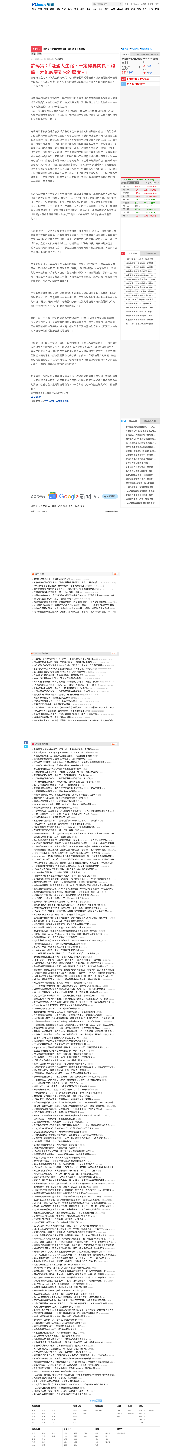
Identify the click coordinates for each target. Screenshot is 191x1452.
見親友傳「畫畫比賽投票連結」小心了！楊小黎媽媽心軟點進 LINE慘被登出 (69, 1138)
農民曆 (125, 49)
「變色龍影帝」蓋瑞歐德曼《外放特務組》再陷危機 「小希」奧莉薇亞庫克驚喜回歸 (73, 707)
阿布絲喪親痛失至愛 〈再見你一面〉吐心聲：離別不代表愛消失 (63, 1174)
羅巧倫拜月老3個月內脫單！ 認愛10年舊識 (54, 1336)
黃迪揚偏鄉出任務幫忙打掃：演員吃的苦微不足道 (56, 1222)
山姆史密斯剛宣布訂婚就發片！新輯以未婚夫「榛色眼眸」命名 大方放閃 (68, 1196)
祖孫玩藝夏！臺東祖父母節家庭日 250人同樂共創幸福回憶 (61, 924)
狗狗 (71, 506)
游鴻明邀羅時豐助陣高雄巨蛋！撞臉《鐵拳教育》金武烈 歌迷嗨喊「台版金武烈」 (72, 966)
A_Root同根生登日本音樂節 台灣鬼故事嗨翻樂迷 (57, 1381)
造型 (77, 506)
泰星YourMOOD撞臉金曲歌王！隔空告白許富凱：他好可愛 (61, 1349)
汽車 (145, 9)
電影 (82, 506)
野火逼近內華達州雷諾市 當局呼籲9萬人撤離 (146, 307)
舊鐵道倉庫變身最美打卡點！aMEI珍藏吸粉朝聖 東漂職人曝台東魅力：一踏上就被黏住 (74, 889)
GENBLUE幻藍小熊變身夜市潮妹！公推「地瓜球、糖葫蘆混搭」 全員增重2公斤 (71, 1229)
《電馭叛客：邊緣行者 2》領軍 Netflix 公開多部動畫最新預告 (63, 1073)
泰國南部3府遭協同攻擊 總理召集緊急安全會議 (147, 291)
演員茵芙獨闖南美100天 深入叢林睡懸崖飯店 (55, 1329)
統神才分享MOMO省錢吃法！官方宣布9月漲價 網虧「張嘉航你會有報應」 (69, 908)
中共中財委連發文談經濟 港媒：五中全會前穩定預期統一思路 (152, 271)
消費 (127, 9)
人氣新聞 (129, 253)
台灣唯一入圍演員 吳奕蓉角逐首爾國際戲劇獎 (55, 1320)
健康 (95, 9)
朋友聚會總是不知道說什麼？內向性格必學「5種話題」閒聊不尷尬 (154, 275)
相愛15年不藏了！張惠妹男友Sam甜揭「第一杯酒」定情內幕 (62, 876)
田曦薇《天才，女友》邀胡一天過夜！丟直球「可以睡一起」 (62, 1391)
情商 (53, 1413)
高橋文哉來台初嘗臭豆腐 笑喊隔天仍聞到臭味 (55, 1378)
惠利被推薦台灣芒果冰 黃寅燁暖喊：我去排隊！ (56, 1145)
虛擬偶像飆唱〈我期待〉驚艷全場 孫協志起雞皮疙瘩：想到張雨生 (65, 1232)
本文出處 (36, 397)
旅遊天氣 (142, 1416)
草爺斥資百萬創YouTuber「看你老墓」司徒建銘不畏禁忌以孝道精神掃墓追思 (69, 1300)
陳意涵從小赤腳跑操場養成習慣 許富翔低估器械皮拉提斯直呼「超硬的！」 (69, 1115)
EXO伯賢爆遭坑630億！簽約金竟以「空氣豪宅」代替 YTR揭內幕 (65, 953)
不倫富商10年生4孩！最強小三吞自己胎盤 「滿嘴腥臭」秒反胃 (153, 431)
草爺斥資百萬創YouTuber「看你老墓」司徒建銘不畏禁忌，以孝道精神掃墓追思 (70, 1303)
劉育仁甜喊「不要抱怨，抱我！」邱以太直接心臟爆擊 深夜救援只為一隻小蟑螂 (71, 999)
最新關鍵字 (121, 1433)
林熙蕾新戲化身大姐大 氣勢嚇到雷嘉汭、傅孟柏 (56, 1333)
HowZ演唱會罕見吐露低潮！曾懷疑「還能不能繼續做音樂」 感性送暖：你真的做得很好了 (75, 720)
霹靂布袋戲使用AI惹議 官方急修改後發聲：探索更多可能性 (62, 1346)
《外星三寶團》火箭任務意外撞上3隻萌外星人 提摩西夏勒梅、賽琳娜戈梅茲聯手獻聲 (74, 1255)
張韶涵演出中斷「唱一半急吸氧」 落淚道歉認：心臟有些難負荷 (63, 895)
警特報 (151, 1410)
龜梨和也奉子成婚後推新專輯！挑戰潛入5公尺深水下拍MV (61, 1193)
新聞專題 (99, 1406)
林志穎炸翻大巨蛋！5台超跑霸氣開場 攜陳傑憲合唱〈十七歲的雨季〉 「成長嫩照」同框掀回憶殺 (79, 1018)
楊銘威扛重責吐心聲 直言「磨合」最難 (143, 499)
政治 (46, 9)
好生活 (107, 1433)
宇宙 (60, 506)
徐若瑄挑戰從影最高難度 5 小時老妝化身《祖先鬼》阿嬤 (60, 1287)
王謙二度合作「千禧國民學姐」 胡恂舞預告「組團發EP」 (60, 1064)
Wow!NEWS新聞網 (56, 401)
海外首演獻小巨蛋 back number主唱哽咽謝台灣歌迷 (58, 921)
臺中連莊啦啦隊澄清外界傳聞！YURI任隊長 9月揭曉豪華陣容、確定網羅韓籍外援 (72, 1002)
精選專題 (98, 1410)
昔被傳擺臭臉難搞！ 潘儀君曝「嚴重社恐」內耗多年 (59, 1219)
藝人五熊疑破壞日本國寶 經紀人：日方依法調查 (147, 471)
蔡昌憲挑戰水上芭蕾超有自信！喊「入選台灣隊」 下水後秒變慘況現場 (66, 1365)
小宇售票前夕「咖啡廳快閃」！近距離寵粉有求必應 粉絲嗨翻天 (64, 996)
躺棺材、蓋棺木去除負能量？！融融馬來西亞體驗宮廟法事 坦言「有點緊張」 (70, 1106)
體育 (107, 9)
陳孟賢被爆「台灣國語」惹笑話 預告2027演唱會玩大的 (60, 983)
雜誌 (139, 9)
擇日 (118, 1416)
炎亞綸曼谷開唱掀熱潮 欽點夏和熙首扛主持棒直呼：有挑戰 (152, 467)
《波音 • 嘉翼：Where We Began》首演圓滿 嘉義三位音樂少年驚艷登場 (68, 934)
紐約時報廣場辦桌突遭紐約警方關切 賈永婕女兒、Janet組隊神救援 (65, 1135)
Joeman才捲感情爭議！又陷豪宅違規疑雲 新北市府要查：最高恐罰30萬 (68, 1297)
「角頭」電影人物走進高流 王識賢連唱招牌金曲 (56, 950)
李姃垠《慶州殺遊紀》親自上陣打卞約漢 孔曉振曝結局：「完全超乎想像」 (68, 1281)
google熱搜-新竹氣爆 (138, 78)
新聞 (33, 54)
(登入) (157, 4)
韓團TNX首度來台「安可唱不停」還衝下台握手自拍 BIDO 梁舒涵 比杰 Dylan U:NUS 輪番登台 (77, 595)
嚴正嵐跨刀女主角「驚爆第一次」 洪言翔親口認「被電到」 (61, 1294)
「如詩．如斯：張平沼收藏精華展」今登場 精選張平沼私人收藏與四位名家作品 (70, 911)
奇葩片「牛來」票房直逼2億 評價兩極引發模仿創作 (57, 947)
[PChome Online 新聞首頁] (64, 4)
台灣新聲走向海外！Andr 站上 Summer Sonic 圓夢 (57, 1323)
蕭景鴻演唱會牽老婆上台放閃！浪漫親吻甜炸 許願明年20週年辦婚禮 (66, 1313)
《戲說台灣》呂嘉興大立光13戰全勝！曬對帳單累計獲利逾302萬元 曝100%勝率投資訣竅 (76, 1067)
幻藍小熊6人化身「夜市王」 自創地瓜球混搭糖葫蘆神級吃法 (62, 1086)
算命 (118, 1410)
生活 (113, 9)
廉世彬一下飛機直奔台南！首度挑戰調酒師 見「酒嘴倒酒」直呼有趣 (66, 992)
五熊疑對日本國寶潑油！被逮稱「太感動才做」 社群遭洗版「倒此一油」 (67, 892)
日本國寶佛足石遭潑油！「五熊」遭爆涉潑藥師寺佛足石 (60, 927)
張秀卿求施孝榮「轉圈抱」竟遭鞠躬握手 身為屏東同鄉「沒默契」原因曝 (68, 1109)
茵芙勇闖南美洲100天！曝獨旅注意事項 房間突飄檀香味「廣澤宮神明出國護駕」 (72, 1362)
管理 (96, 1442)
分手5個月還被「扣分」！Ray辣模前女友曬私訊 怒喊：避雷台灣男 (65, 1093)
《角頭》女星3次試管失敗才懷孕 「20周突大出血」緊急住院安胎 (64, 869)
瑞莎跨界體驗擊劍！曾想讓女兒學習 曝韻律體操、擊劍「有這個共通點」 (68, 1021)
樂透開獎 (154, 55)
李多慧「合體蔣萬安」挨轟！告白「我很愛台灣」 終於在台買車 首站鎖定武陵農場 (73, 1031)
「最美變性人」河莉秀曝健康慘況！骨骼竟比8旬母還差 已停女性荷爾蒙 (67, 1080)
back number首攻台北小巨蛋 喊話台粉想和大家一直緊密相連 (62, 804)
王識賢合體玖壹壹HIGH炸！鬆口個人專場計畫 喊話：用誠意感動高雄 (66, 866)
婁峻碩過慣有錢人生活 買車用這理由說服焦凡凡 (147, 479)
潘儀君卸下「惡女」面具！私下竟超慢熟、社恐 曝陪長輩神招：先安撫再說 (69, 1248)
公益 (106, 1439)
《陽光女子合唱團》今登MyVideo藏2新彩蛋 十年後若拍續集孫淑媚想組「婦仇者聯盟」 (75, 1375)
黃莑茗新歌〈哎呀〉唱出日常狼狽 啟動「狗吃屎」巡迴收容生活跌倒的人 (67, 940)
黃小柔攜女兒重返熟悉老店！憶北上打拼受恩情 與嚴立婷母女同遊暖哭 (67, 1209)
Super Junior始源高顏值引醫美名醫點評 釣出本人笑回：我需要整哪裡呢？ (69, 1047)
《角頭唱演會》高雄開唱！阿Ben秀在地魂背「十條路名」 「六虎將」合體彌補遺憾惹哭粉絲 (76, 973)
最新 (33, 1410)
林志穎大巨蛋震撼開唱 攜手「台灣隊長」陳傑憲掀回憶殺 (61, 1054)
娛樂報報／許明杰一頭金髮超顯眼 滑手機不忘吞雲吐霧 (60, 902)
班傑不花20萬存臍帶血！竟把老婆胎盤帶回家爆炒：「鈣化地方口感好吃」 (67, 1200)
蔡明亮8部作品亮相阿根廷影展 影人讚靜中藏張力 (57, 1265)
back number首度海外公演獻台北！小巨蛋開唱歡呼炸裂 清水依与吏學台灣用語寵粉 (73, 856)
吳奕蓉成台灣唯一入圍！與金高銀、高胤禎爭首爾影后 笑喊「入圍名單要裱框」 (71, 1277)
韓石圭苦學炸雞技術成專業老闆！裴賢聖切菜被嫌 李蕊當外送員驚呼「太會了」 (71, 1235)
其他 (53, 1436)
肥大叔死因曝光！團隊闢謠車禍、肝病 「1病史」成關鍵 (60, 1070)
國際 (70, 9)
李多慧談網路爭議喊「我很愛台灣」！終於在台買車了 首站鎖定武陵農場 (68, 1015)
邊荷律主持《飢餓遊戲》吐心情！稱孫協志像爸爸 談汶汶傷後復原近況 (67, 1028)
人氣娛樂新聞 (150, 253)
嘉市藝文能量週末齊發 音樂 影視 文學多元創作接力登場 (150, 443)
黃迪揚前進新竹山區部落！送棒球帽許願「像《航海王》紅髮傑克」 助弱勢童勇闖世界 (74, 1310)
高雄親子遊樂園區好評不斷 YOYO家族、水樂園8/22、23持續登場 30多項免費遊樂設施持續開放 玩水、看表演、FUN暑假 (90, 1245)
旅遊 (133, 9)
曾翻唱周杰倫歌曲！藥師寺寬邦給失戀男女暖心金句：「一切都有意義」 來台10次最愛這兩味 (76, 1102)
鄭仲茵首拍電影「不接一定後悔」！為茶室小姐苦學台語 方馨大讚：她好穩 (69, 1274)
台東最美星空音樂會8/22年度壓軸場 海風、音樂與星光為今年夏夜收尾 (67, 1077)
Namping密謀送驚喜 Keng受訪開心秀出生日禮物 (57, 944)
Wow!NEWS (59, 59)
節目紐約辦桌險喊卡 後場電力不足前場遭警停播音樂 (58, 1122)
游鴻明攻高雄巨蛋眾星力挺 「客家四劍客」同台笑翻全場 (60, 957)
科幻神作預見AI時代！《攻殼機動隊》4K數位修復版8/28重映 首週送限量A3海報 (71, 608)
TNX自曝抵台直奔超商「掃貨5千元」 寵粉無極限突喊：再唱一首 (154, 459)
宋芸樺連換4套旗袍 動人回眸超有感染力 (144, 483)
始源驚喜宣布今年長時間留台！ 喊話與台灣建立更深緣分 (61, 1339)
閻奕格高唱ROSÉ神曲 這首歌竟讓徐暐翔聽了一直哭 (58, 798)
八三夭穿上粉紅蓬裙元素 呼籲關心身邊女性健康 (56, 1388)
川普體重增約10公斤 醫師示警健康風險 (143, 259)
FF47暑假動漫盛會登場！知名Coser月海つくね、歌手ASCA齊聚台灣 (66, 986)
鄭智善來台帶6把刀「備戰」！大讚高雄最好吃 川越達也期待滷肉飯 (65, 882)
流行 (53, 1422)
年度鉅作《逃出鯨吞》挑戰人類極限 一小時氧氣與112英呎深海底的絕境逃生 (70, 1384)
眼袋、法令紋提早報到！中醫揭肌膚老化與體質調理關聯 (150, 267)
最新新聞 (129, 421)
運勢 (82, 9)
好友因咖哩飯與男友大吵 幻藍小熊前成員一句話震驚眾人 (61, 1352)
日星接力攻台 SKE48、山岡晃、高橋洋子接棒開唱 (57, 1158)
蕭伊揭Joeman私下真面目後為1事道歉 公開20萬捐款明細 (61, 1284)
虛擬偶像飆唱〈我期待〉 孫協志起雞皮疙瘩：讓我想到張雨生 (62, 1154)
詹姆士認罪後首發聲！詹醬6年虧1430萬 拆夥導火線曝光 (60, 1316)
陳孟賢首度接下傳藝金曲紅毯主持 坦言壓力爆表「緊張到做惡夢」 (65, 1012)
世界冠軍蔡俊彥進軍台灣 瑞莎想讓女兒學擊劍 (55, 791)
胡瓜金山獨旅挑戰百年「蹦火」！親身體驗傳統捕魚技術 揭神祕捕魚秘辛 (68, 979)
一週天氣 (142, 1413)
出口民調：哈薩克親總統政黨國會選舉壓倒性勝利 (147, 324)
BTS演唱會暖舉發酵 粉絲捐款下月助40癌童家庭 (57, 872)
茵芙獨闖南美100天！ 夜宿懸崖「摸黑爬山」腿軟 (57, 1326)
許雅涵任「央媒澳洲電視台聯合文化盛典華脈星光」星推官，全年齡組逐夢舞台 (70, 665)
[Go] (120, 4)
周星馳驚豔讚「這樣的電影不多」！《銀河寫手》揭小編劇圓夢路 (64, 589)
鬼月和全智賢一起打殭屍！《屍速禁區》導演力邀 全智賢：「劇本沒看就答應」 (70, 612)
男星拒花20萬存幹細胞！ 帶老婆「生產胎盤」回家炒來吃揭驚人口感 (66, 1177)
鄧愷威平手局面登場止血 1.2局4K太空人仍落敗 (147, 279)
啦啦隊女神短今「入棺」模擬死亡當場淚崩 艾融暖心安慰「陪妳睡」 (66, 1261)
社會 (52, 9)
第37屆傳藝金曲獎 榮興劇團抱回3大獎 (143, 475)
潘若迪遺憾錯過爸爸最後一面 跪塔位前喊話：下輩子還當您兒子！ (65, 1164)
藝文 (106, 1436)
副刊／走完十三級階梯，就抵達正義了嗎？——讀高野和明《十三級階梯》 (68, 960)
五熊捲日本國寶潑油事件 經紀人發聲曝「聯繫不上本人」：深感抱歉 (155, 495)
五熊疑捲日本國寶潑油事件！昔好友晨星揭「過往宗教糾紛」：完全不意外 (67, 788)
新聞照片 (67, 1429)
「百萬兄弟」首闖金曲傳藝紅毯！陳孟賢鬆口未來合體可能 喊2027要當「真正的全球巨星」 (76, 1025)
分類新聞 (36, 1406)
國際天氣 (142, 1419)
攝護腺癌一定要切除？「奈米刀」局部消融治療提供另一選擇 (152, 295)
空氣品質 (135, 55)
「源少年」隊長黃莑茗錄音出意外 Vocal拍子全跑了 (58, 1060)
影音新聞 (36, 1429)
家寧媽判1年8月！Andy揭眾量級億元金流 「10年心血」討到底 (153, 439)
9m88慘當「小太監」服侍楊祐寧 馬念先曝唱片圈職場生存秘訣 (62, 1268)
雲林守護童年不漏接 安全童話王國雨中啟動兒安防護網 (60, 1044)
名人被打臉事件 (136, 84)
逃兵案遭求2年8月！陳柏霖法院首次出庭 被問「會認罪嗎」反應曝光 (66, 1226)
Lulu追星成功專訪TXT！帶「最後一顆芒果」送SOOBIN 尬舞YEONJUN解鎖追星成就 (74, 859)
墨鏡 (54, 506)
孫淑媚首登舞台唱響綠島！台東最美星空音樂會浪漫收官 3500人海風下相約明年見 (72, 918)
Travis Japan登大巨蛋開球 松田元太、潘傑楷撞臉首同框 (60, 1005)
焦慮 (65, 506)
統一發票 (131, 1413)
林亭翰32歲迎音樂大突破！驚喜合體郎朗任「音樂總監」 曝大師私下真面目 (69, 963)
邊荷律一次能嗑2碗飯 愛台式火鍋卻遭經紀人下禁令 (57, 1038)
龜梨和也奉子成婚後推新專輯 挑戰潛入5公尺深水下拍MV (61, 1187)
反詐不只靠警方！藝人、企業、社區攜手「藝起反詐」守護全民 (63, 814)
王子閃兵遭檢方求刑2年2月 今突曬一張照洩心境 (57, 1083)
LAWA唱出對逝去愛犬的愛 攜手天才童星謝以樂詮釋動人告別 (62, 1151)
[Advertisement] (75, 535)
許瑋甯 (44, 506)
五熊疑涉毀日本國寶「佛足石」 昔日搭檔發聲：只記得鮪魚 (151, 463)
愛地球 (107, 1442)
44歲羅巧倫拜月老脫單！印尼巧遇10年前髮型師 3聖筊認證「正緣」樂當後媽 (70, 1355)
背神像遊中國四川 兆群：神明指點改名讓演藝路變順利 (60, 1161)
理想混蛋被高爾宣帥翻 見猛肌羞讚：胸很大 (54, 1148)
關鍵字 (120, 1429)
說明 (151, 4)
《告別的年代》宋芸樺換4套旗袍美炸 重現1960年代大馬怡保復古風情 (67, 853)
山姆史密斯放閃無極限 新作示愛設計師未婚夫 (55, 1008)
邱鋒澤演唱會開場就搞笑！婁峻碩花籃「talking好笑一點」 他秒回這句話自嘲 (69, 989)
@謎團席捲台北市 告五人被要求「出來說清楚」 (56, 937)
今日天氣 (125, 55)
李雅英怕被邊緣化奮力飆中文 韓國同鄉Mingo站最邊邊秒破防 (62, 1358)
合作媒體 (144, 4)
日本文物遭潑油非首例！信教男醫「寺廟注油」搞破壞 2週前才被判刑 (66, 682)
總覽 (96, 1433)
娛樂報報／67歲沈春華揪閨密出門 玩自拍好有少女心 (59, 898)
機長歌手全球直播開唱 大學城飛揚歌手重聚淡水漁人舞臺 (61, 1394)
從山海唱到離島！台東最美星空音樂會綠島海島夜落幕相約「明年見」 (66, 931)
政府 (151, 9)
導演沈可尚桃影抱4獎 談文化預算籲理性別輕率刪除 (148, 451)
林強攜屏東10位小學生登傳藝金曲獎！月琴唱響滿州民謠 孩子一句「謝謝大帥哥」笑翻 (74, 976)
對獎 (130, 1406)
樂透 (129, 1410)
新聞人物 (77, 1406)
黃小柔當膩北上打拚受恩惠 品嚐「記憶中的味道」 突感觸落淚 (63, 1057)
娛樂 (101, 9)
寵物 (53, 1410)
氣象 (141, 1406)
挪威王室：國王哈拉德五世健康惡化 (141, 283)
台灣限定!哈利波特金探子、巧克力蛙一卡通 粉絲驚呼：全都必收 (154, 427)
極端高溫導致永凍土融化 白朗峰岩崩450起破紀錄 (148, 315)
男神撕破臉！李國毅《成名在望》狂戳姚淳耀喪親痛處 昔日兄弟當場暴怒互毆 (70, 1271)
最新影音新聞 (150, 421)
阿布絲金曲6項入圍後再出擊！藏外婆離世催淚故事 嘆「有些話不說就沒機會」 (71, 1239)
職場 (76, 9)
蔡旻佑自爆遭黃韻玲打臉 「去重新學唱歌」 (54, 1307)
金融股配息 (146, 49)
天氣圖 (141, 1422)
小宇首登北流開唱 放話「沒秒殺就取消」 (53, 1141)
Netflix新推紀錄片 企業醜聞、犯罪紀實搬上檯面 (55, 1371)
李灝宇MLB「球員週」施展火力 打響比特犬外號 (147, 299)
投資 (96, 1439)
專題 (40, 9)
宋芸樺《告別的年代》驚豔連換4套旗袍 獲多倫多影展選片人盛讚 (64, 795)
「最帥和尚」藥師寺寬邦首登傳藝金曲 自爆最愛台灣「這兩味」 (64, 1099)
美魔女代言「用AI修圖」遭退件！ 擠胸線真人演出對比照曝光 (63, 1216)
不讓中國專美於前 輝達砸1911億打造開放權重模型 (148, 303)
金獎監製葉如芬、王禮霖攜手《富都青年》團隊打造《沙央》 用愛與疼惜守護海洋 (72, 1125)
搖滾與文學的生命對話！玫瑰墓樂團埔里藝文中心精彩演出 (61, 1041)
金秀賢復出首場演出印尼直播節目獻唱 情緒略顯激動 (149, 447)
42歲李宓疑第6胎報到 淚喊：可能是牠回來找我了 (57, 1290)
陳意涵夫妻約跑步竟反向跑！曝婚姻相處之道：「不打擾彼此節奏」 (64, 1213)
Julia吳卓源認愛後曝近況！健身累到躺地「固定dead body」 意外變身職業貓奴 (70, 602)
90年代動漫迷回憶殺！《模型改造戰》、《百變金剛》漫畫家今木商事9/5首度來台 (70, 1183)
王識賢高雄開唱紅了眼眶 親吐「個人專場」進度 (56, 592)
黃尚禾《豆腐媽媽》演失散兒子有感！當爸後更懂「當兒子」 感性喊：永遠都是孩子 (73, 1206)
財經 (58, 9)
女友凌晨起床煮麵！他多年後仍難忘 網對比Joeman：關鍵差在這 (64, 1368)
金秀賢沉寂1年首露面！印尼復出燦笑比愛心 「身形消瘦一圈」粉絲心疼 (67, 905)
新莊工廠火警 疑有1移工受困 (139, 311)
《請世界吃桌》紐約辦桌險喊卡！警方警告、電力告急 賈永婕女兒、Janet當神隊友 (72, 1190)
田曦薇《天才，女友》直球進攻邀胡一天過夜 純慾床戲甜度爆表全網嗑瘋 (68, 1252)
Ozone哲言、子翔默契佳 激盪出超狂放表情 (54, 1119)
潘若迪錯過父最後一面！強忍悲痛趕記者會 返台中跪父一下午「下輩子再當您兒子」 (73, 1258)
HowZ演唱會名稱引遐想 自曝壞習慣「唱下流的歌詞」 (150, 491)
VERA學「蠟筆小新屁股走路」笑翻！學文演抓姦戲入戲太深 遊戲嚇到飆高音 (70, 1203)
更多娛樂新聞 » (111, 511)
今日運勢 (134, 49)
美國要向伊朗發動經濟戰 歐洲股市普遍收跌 (64, 49)
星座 (88, 9)
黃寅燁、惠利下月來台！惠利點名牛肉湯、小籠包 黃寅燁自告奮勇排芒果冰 (69, 1180)
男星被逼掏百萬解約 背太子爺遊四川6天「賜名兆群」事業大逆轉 (64, 1171)
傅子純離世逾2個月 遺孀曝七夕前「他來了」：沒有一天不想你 (63, 1090)
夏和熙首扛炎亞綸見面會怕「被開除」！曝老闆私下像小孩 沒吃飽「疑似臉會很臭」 (73, 879)
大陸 (157, 9)
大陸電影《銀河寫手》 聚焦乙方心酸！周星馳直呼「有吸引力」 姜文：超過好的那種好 (74, 605)
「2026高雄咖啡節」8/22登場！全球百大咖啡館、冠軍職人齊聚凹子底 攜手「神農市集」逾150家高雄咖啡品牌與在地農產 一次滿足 (94, 1167)
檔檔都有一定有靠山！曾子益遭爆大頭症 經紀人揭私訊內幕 (62, 1096)
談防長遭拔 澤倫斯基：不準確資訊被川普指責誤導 (148, 263)
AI (49, 506)
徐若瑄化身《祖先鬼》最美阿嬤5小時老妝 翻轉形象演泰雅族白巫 (64, 1128)
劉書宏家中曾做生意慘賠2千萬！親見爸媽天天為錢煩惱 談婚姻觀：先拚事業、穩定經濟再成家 (78, 970)
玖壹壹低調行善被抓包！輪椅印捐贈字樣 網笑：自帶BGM (61, 1051)
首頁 (34, 9)
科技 (64, 9)
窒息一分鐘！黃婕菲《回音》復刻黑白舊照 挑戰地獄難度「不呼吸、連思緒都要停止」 (74, 1242)
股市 (126, 4)
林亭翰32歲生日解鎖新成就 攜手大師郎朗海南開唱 (58, 915)
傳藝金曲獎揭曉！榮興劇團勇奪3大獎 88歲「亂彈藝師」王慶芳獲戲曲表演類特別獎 (73, 885)
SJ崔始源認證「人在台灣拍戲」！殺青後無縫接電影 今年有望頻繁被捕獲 (68, 1342)
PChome (136, 4)
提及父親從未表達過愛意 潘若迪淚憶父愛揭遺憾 (56, 1112)
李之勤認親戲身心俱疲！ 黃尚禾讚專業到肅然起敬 (57, 1132)
